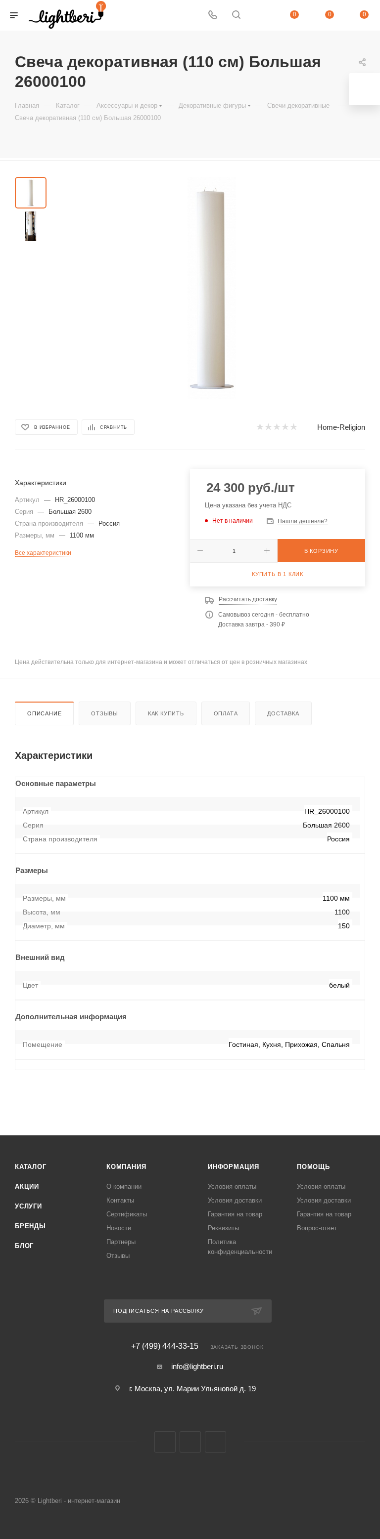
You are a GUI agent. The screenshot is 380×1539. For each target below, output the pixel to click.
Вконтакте (165, 1442)
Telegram (190, 1442)
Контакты (120, 1200)
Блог (24, 1245)
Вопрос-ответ (317, 1228)
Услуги (28, 1206)
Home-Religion (341, 427)
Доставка (283, 713)
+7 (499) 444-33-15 (164, 1346)
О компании (124, 1186)
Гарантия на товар (235, 1214)
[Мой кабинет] (259, 15)
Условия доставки (235, 1200)
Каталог (31, 1166)
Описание (44, 713)
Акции (27, 1186)
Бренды (30, 1226)
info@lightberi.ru (197, 1366)
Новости (118, 1228)
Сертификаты (126, 1214)
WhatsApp (215, 1442)
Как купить (166, 713)
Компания (126, 1166)
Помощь (313, 1166)
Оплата (226, 713)
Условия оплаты (232, 1186)
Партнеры (121, 1242)
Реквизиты (223, 1228)
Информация (233, 1166)
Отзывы (104, 713)
